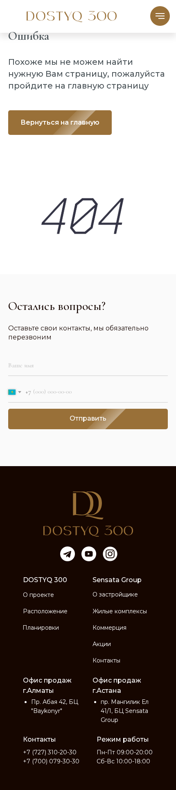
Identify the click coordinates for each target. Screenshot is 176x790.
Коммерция (109, 627)
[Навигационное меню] (160, 16)
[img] (88, 514)
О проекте (38, 595)
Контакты (106, 660)
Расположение (45, 611)
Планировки (41, 627)
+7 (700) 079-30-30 (51, 761)
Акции (102, 644)
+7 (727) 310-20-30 (50, 752)
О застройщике (115, 594)
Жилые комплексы (120, 611)
